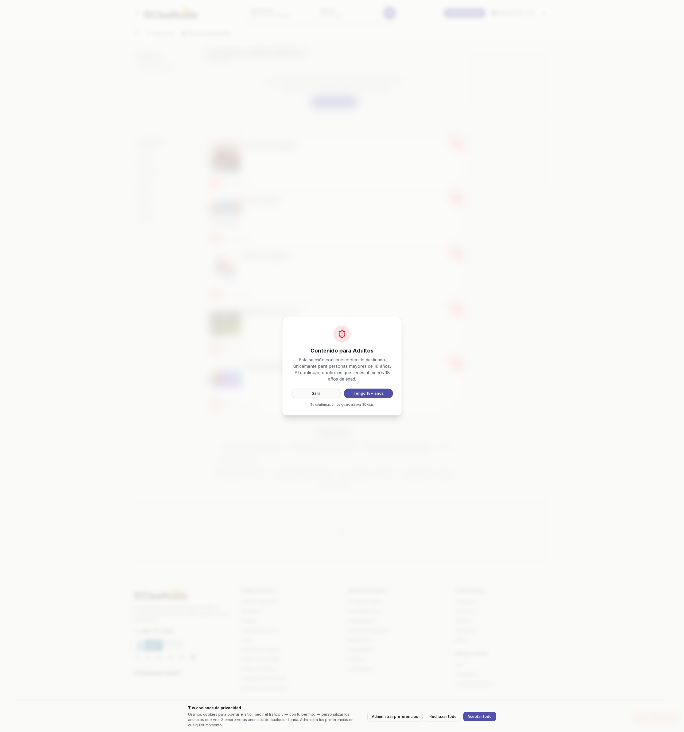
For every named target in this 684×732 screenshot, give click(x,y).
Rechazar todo (443, 716)
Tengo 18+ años (368, 393)
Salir (316, 393)
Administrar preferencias (395, 716)
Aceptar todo (480, 716)
